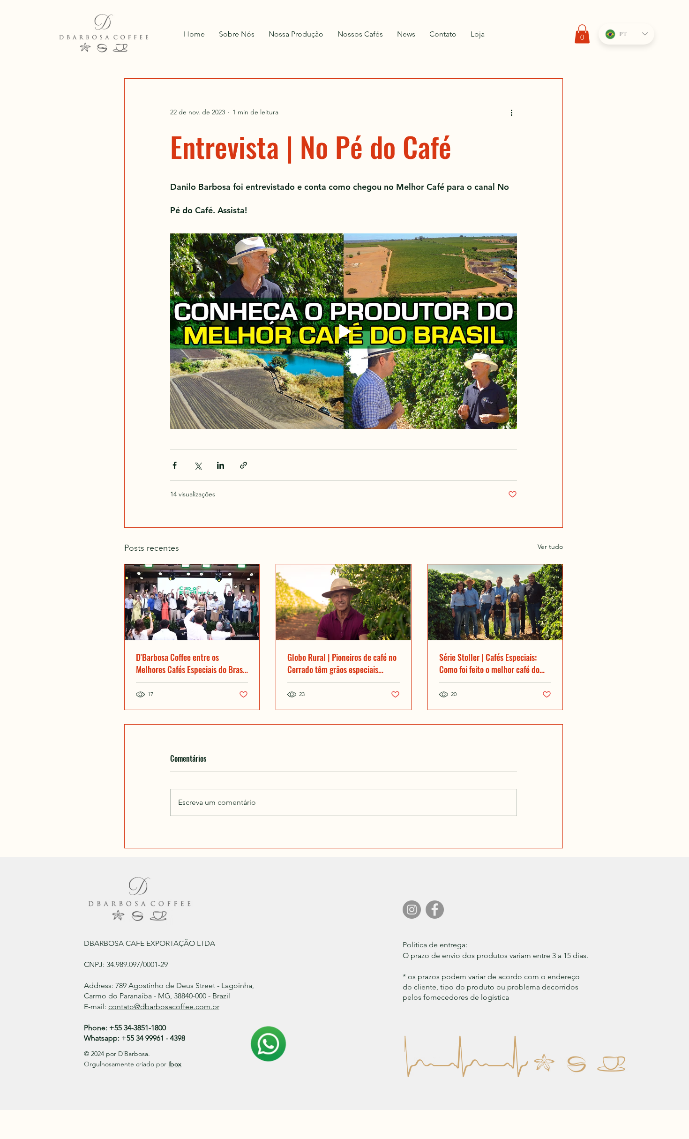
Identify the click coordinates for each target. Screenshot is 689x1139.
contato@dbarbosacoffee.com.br (163, 1006)
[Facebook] (435, 909)
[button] (582, 34)
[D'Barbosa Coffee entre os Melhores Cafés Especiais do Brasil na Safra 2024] (192, 602)
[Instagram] (412, 909)
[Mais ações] (511, 112)
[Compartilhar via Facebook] (174, 465)
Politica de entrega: (435, 944)
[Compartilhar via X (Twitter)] (197, 465)
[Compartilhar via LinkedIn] (220, 465)
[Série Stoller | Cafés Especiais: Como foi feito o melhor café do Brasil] (495, 602)
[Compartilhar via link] (243, 465)
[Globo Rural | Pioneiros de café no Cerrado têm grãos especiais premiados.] (343, 602)
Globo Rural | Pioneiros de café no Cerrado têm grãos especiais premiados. (342, 663)
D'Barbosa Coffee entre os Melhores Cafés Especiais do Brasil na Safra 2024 (191, 663)
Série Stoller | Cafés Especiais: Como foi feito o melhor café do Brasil (489, 663)
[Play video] (343, 330)
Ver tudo (550, 546)
